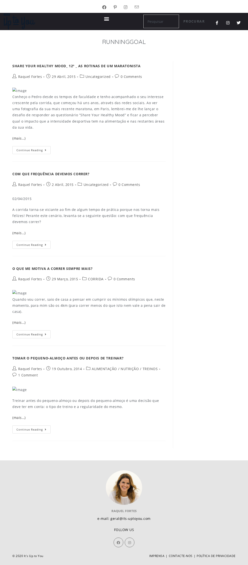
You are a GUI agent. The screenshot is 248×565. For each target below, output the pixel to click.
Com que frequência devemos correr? (50, 174)
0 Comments (131, 76)
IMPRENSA (156, 556)
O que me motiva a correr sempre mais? (52, 268)
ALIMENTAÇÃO (104, 368)
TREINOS (150, 368)
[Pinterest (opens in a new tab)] (119, 7)
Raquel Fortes (30, 76)
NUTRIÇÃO (130, 368)
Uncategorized (98, 76)
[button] (107, 19)
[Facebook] (118, 542)
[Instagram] (228, 23)
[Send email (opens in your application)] (140, 7)
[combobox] (161, 21)
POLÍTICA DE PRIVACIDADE (216, 556)
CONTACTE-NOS (181, 556)
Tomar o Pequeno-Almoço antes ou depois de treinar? (68, 358)
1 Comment (28, 375)
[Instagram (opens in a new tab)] (129, 7)
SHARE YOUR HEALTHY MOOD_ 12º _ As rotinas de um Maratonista (76, 66)
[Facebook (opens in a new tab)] (108, 7)
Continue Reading (33, 149)
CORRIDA (96, 279)
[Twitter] (239, 23)
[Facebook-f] (217, 23)
